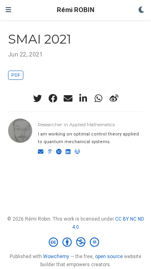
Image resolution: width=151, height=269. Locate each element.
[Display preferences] (141, 10)
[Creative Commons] (75, 242)
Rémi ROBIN (75, 10)
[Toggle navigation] (8, 10)
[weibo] (114, 98)
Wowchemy (56, 256)
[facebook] (53, 98)
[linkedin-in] (83, 98)
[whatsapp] (99, 98)
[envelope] (68, 98)
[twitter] (37, 98)
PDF (15, 75)
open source (109, 256)
